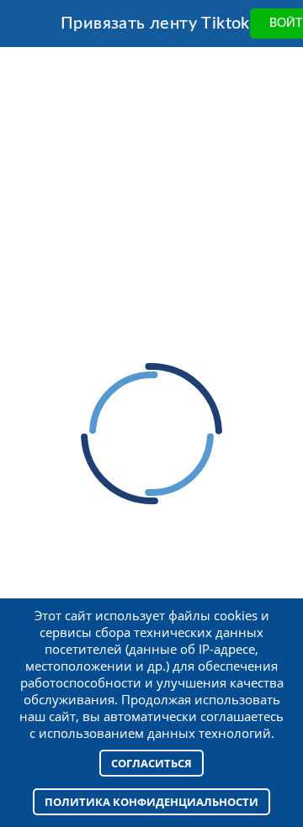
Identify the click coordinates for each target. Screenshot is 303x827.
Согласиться (151, 763)
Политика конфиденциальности (151, 801)
